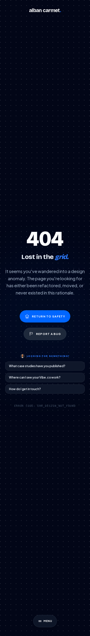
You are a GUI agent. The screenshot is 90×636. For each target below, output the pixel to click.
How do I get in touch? (25, 389)
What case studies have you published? (37, 366)
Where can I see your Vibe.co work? (35, 377)
